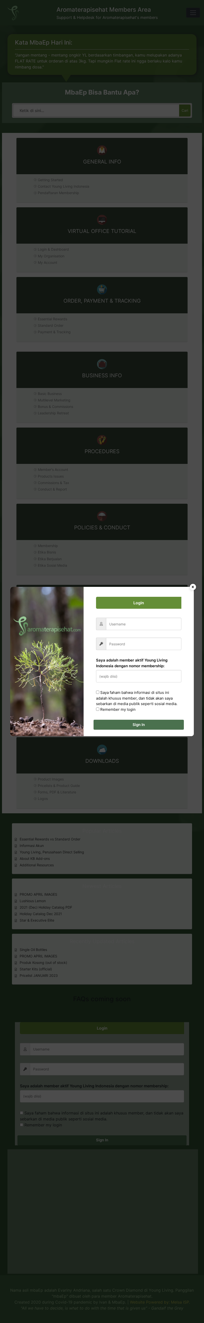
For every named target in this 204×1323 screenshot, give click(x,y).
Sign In (139, 724)
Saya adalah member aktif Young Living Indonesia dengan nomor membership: (131, 663)
